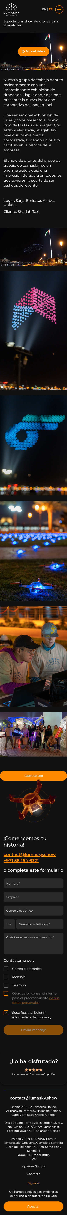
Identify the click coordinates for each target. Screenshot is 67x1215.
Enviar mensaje (33, 1030)
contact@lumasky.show (30, 854)
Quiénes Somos (33, 1166)
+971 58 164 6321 (21, 860)
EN (44, 9)
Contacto (33, 1174)
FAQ (33, 1158)
